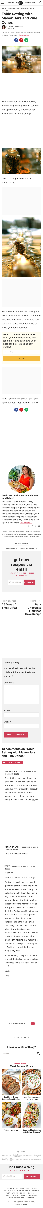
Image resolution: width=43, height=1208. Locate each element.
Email (7, 722)
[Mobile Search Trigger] (40, 4)
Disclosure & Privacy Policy (21, 1198)
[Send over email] (26, 40)
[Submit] (38, 1053)
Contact (35, 1191)
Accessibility (12, 1195)
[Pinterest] (35, 526)
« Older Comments (17, 1023)
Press (34, 1193)
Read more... (26, 523)
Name (7, 710)
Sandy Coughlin (16, 26)
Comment (10, 682)
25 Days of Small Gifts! (9, 604)
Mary (7, 866)
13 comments (11, 548)
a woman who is (13, 771)
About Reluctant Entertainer (17, 1191)
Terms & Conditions (28, 1195)
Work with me (12, 1193)
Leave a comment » (29, 548)
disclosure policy (24, 35)
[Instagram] (28, 526)
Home (4, 9)
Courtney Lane (12, 847)
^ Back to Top (12, 1188)
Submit (21, 359)
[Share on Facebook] (16, 40)
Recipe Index (31, 1188)
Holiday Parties (21, 544)
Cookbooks (25, 1193)
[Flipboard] (28, 1038)
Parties (24, 9)
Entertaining (13, 9)
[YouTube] (39, 526)
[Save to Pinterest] (21, 40)
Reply (16, 774)
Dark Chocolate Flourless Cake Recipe (33, 608)
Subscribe (29, 582)
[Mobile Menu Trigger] (3, 4)
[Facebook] (32, 526)
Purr (25, 1204)
